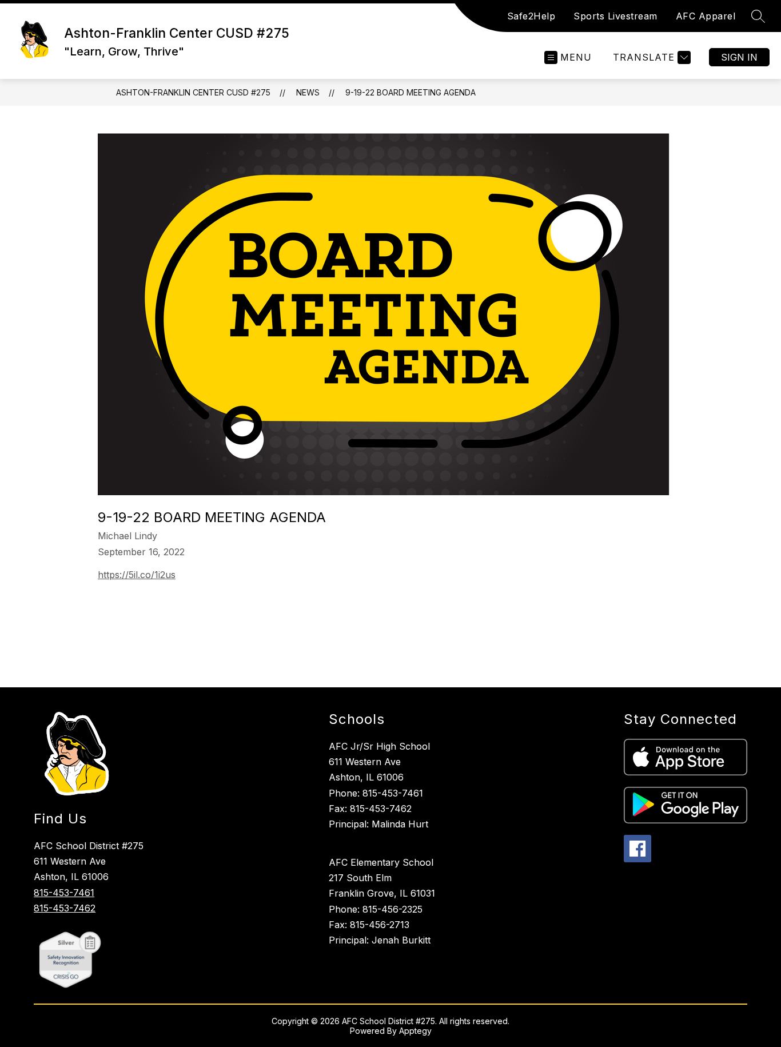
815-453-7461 (64, 892)
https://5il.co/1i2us (137, 574)
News (308, 92)
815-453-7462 (64, 908)
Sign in (739, 57)
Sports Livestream (615, 16)
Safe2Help (531, 16)
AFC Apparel (706, 16)
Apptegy (415, 1031)
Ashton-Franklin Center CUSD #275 (193, 92)
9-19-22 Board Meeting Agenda (410, 92)
